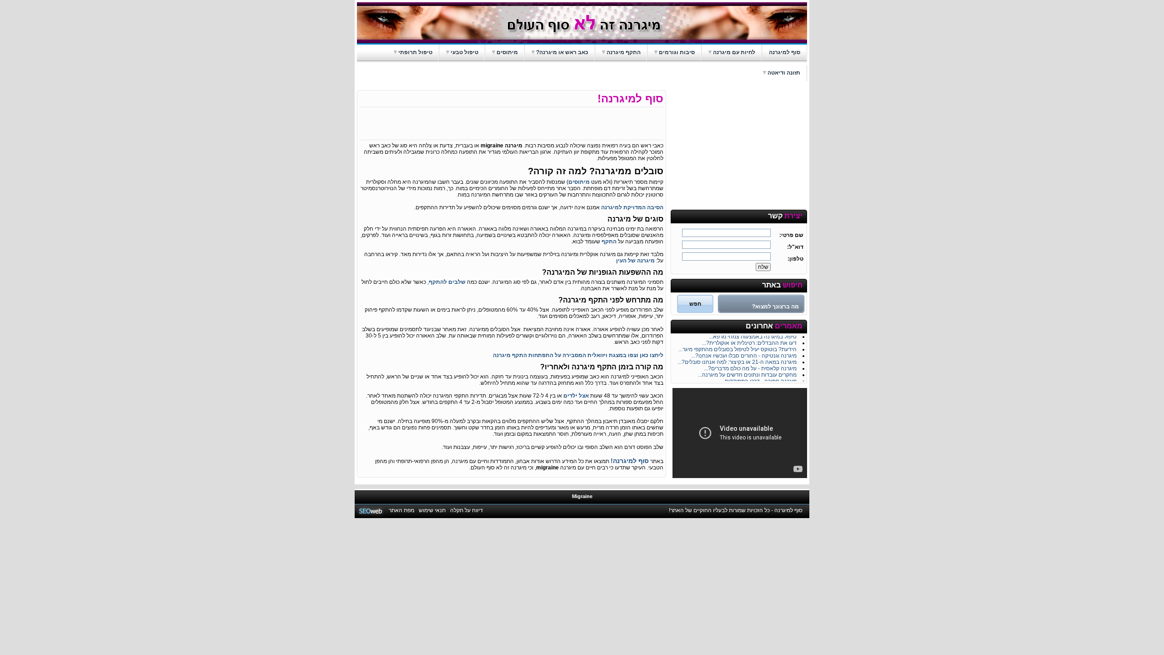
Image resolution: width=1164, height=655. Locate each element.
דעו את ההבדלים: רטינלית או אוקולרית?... (749, 341)
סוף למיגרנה (784, 52)
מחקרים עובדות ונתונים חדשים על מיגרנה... (747, 373)
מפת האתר (401, 510)
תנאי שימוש (432, 510)
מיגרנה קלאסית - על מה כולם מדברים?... (750, 366)
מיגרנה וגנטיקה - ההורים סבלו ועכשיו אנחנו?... (744, 354)
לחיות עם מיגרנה (734, 52)
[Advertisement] (739, 147)
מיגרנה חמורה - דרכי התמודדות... (759, 379)
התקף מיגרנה (624, 52)
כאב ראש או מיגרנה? (562, 52)
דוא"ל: (795, 247)
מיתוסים (507, 52)
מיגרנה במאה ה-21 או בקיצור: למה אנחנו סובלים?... (737, 360)
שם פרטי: (791, 235)
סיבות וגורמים (677, 52)
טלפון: (795, 259)
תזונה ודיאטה (784, 73)
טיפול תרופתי (415, 52)
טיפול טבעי (464, 52)
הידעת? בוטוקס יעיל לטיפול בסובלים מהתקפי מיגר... (737, 347)
